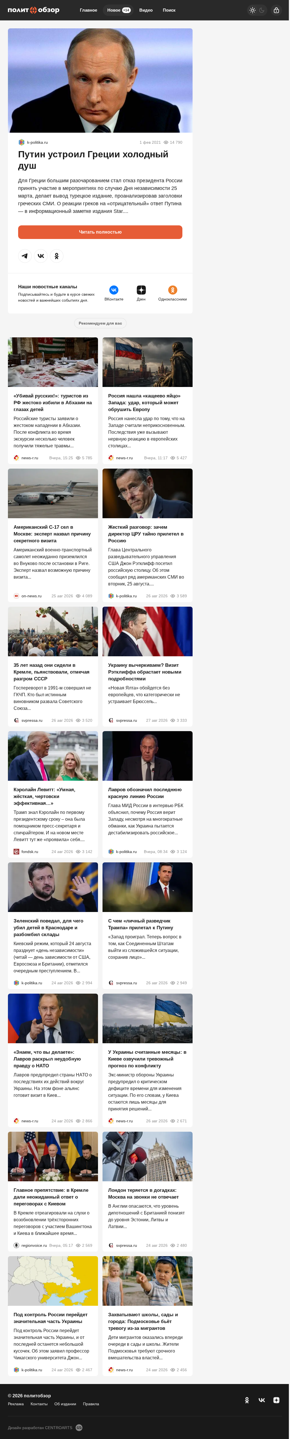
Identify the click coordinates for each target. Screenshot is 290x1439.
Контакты (39, 1404)
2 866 (87, 1121)
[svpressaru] (16, 720)
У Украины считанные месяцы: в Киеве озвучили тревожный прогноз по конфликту (147, 1058)
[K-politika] (21, 142)
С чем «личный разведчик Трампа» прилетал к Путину (140, 924)
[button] (25, 256)
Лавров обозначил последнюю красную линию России (145, 793)
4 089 (87, 596)
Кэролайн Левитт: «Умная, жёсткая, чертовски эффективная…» (44, 796)
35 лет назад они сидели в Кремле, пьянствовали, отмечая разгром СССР (51, 672)
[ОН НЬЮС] (16, 596)
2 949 (182, 983)
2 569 (87, 1245)
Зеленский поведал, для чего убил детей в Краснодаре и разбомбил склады (48, 927)
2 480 (182, 1245)
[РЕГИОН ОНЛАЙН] (16, 458)
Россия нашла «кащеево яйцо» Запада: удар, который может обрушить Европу (144, 402)
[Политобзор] (33, 10)
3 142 (87, 851)
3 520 (87, 720)
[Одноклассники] (247, 1400)
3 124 (182, 851)
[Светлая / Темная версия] (257, 10)
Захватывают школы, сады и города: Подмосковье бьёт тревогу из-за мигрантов (143, 1321)
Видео (146, 10)
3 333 (182, 720)
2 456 (182, 1370)
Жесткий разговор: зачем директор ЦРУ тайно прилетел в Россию (146, 533)
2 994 (87, 983)
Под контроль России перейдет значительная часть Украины (51, 1318)
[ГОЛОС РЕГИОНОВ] (16, 1245)
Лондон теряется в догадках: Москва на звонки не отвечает (143, 1194)
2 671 (182, 1121)
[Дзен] (276, 1400)
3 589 (182, 596)
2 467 (87, 1370)
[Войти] (276, 10)
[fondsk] (16, 852)
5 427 (182, 458)
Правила (91, 1404)
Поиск (169, 10)
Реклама (16, 1404)
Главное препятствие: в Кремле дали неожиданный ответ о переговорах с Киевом (51, 1197)
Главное (88, 10)
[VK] (261, 1400)
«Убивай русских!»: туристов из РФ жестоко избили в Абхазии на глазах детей (53, 402)
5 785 (87, 458)
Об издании (65, 1404)
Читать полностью (100, 232)
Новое (118, 10)
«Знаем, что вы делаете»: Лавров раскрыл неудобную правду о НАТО (47, 1058)
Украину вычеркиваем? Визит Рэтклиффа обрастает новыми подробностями (144, 672)
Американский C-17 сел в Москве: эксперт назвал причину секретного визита (52, 533)
